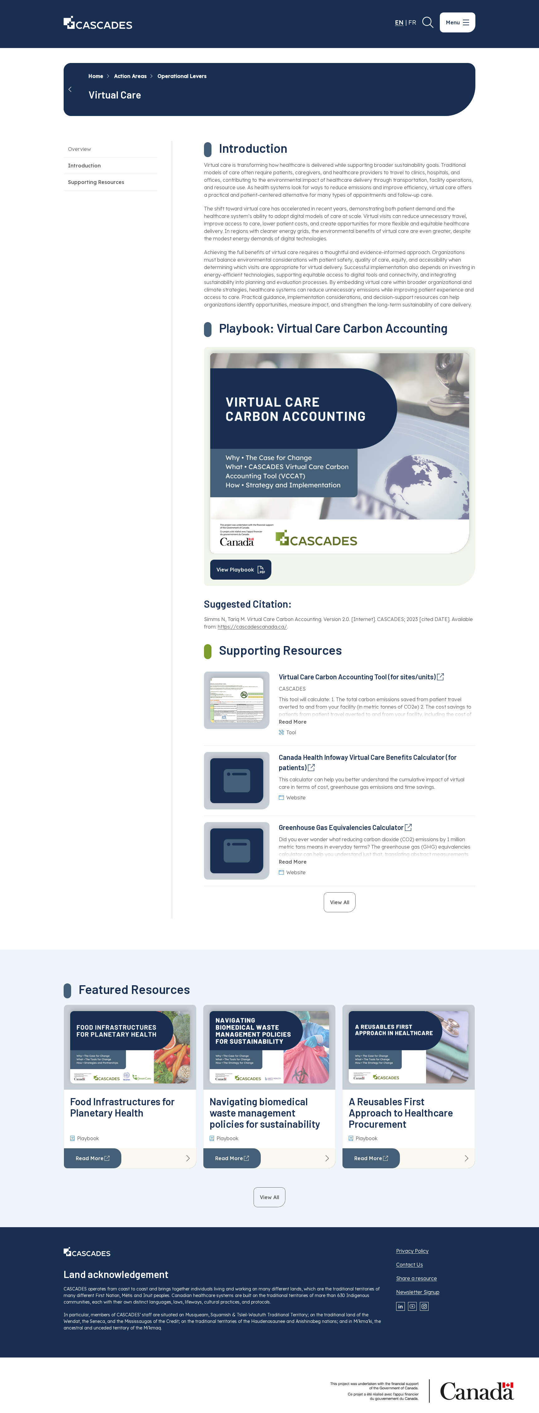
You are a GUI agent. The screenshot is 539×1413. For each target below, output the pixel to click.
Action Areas (130, 76)
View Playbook (235, 570)
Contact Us (409, 1264)
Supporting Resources (96, 182)
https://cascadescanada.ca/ (252, 627)
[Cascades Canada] (98, 22)
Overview (79, 149)
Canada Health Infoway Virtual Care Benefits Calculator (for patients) (368, 762)
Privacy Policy (412, 1251)
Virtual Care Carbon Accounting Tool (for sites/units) (357, 677)
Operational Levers (182, 76)
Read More (293, 722)
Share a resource (416, 1278)
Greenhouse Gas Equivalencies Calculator (341, 827)
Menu (453, 22)
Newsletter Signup (417, 1292)
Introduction (84, 165)
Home (96, 76)
